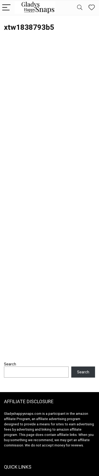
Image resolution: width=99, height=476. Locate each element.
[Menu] (6, 8)
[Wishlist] (91, 7)
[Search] (79, 8)
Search (10, 364)
